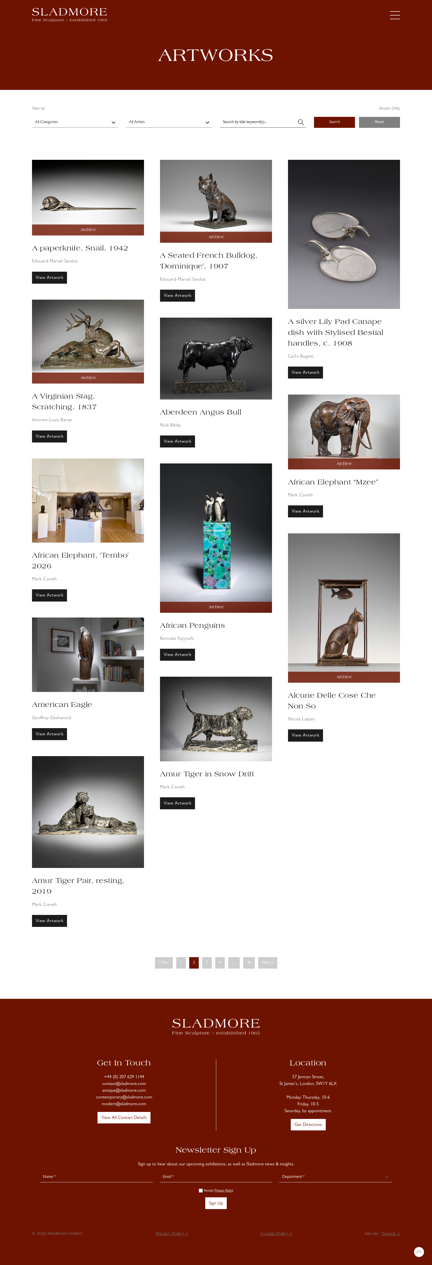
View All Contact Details (124, 1118)
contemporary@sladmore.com (124, 1097)
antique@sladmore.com (124, 1091)
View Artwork (49, 278)
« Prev (164, 963)
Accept (218, 1191)
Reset (379, 122)
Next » (268, 963)
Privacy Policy (223, 1191)
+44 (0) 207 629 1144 (124, 1077)
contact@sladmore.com (124, 1084)
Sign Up (216, 1204)
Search (334, 122)
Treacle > (391, 1234)
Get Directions (308, 1125)
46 (249, 963)
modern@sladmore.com (124, 1104)
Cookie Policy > (276, 1234)
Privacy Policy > (172, 1234)
